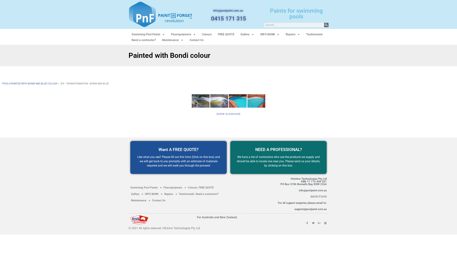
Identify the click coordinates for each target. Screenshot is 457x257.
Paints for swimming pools (296, 13)
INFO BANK (267, 34)
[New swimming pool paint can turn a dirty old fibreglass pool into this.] (238, 101)
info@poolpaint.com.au (313, 190)
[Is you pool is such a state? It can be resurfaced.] (201, 101)
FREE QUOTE (226, 34)
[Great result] (256, 101)
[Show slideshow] (228, 114)
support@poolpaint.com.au (310, 209)
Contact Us (197, 40)
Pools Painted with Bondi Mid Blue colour (29, 83)
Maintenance (170, 40)
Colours (207, 34)
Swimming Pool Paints (146, 34)
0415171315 (319, 196)
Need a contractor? (144, 40)
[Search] (326, 25)
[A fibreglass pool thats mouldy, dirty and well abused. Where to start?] (219, 101)
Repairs (290, 34)
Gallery (245, 34)
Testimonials (314, 34)
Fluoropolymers (181, 34)
